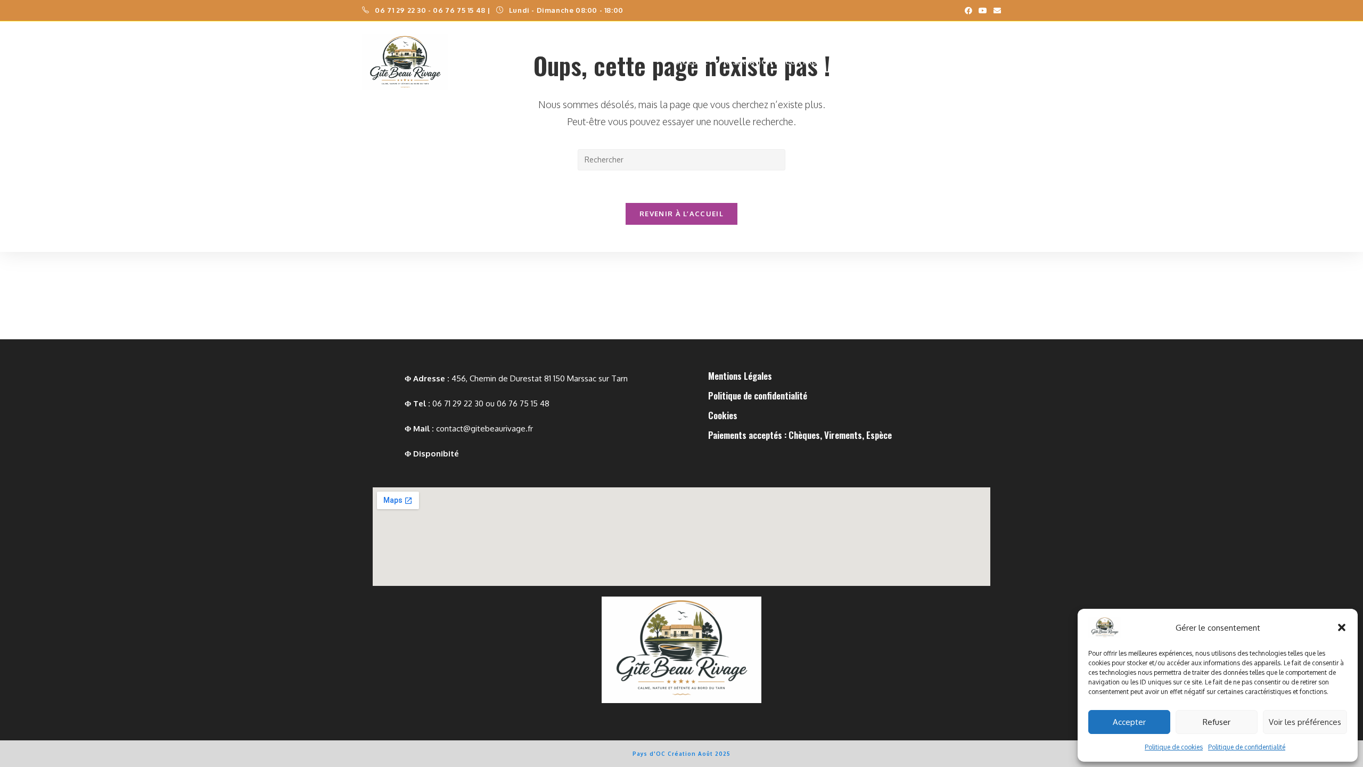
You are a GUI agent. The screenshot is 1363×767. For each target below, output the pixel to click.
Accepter (1129, 722)
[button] (1341, 627)
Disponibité (436, 453)
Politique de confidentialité (1246, 747)
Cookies (722, 415)
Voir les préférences (1305, 722)
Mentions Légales (740, 375)
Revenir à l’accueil (681, 213)
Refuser (1216, 722)
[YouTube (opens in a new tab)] (982, 10)
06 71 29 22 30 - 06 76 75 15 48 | (433, 10)
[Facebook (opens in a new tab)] (968, 10)
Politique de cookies (1174, 747)
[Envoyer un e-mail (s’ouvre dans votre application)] (995, 10)
